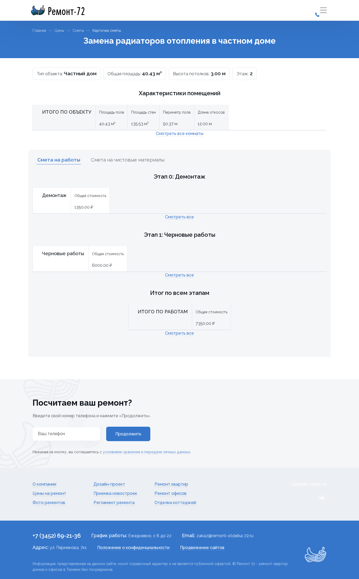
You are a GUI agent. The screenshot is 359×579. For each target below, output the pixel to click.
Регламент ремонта (114, 502)
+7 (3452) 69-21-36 (57, 535)
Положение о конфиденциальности (133, 547)
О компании (44, 484)
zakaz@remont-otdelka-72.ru (225, 535)
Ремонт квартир (171, 484)
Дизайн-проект (109, 484)
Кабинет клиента (308, 484)
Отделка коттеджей (175, 502)
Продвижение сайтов (202, 547)
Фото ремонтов (49, 502)
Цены (59, 30)
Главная (39, 30)
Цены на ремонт (49, 493)
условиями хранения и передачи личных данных (146, 452)
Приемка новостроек (115, 493)
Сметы (78, 30)
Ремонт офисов (171, 493)
